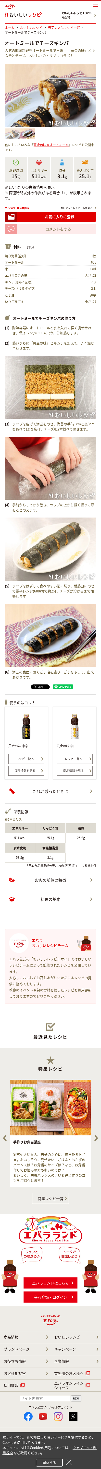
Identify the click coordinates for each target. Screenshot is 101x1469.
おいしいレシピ (67, 1337)
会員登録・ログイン (50, 1297)
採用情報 (11, 1385)
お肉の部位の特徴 (50, 880)
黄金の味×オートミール (51, 144)
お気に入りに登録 (59, 216)
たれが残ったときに (50, 791)
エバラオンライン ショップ (69, 1385)
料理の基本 (50, 899)
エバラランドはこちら (50, 1283)
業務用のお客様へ (69, 1373)
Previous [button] (5, 1138)
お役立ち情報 (15, 1361)
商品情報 (11, 1337)
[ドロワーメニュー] (95, 7)
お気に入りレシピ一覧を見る (76, 208)
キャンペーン (65, 1349)
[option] (50, 1133)
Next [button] (96, 1138)
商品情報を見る (25, 771)
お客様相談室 (15, 1373)
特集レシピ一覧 (50, 1198)
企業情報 (61, 1361)
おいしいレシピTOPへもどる (77, 15)
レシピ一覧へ (25, 759)
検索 (76, 1398)
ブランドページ (16, 1349)
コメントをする (58, 229)
